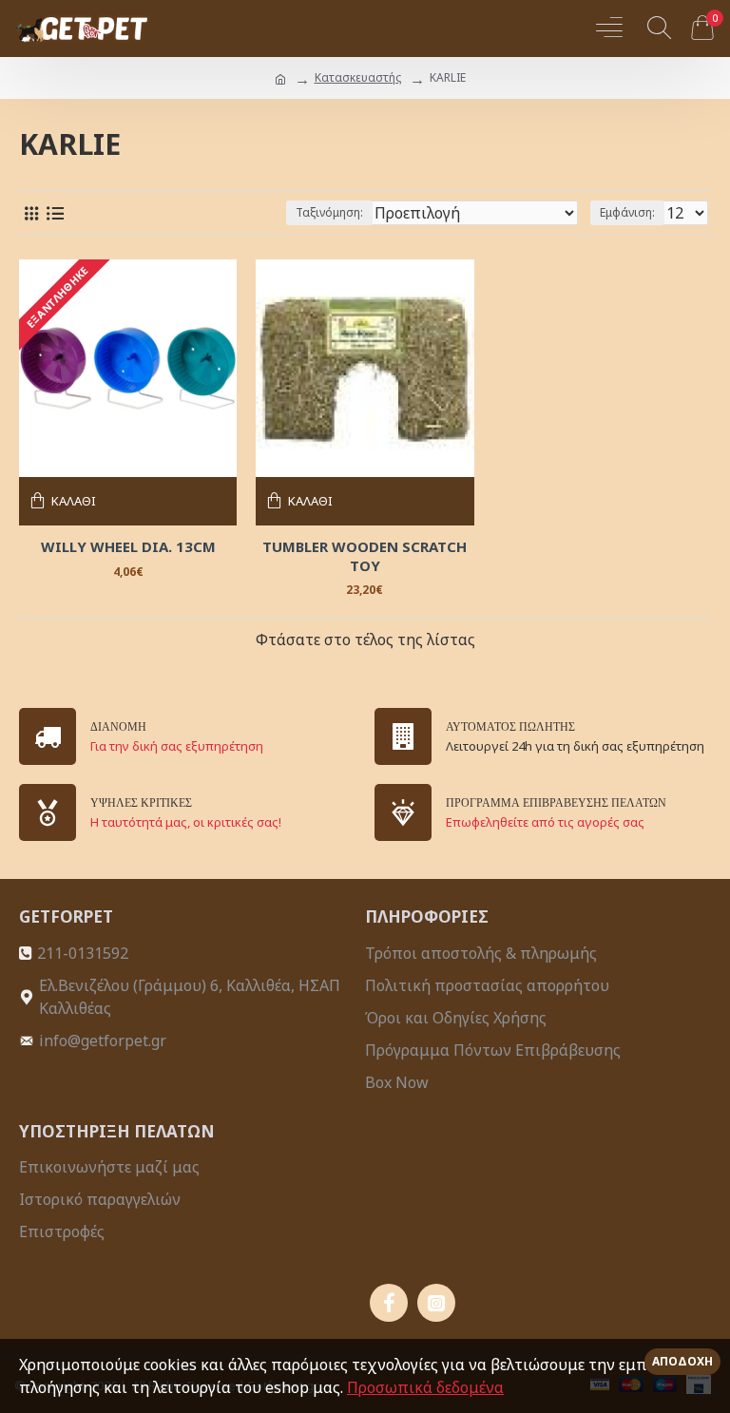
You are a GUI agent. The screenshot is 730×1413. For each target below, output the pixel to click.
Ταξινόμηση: (329, 212)
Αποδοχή (682, 1361)
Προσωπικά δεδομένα (425, 1387)
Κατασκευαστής (358, 77)
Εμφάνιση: (627, 212)
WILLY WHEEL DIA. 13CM (128, 547)
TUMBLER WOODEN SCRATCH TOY (364, 556)
